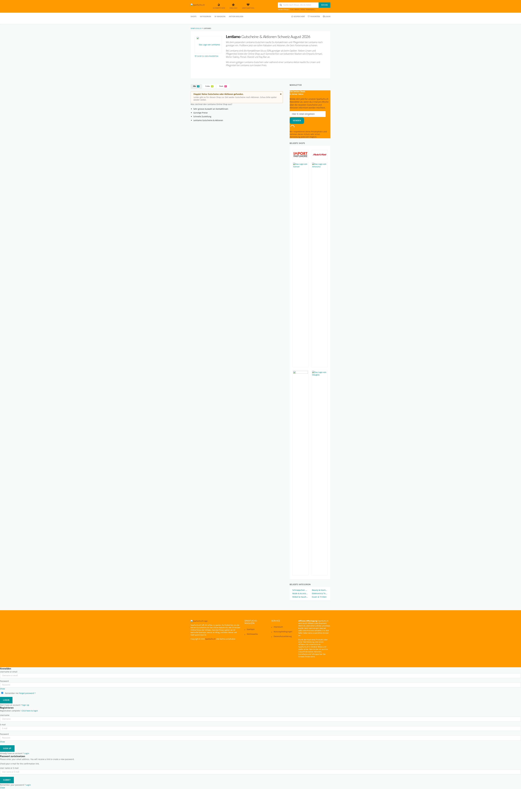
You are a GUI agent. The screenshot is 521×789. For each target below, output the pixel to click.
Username (4, 715)
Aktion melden (236, 16)
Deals (222, 86)
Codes (209, 86)
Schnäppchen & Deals (300, 590)
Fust (291, 9)
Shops (193, 16)
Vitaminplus (310, 9)
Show (2, 689)
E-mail (3, 724)
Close (2, 787)
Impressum (278, 627)
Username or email (8, 672)
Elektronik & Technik (320, 593)
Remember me (11, 693)
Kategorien (205, 16)
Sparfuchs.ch (210, 639)
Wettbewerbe (252, 634)
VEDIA (303, 9)
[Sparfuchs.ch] (198, 4)
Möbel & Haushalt (300, 597)
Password (4, 681)
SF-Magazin (220, 16)
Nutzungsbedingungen (283, 631)
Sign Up (25, 705)
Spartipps (251, 629)
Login (327, 16)
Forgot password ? (27, 693)
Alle (196, 86)
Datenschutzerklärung (283, 636)
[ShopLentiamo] (208, 44)
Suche (324, 5)
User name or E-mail (9, 768)
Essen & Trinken (319, 597)
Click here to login (30, 711)
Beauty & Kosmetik (320, 590)
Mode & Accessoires (300, 593)
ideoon (296, 9)
